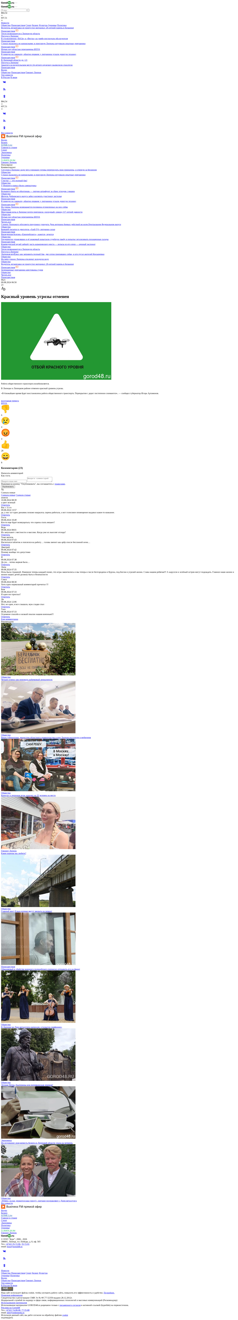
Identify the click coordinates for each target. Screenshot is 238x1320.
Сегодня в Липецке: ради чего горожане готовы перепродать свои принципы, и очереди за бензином (49, 170)
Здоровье (52, 25)
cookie (65, 1315)
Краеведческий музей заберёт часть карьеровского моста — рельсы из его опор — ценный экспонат (48, 244)
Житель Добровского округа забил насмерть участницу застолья (31, 196)
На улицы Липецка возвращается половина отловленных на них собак (34, 207)
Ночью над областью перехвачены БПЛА (20, 49)
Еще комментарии (9, 619)
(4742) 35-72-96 (13, 1244)
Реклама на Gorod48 (10, 1307)
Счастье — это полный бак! (14, 180)
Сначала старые (23, 495)
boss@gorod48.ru (14, 1246)
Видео (4, 70)
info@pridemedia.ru (15, 1312)
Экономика (6, 152)
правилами (60, 484)
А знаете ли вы (8, 160)
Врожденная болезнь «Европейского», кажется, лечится (27, 234)
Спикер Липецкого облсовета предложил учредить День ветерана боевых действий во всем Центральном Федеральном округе (61, 224)
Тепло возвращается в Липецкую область (20, 33)
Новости (5, 23)
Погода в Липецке (9, 36)
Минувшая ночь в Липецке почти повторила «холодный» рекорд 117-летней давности (42, 212)
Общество (6, 25)
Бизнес (35, 25)
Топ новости (7, 75)
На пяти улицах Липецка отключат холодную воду (25, 259)
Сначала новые (8, 495)
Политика (62, 25)
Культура (43, 25)
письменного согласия (70, 1305)
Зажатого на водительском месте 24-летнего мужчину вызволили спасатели (37, 65)
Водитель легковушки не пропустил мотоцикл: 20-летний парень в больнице (37, 28)
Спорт (29, 25)
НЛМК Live (6, 145)
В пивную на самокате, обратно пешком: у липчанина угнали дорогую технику (38, 54)
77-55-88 (25, 1310)
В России (5, 77)
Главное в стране (9, 147)
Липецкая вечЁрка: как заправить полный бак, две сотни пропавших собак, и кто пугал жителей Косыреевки (52, 254)
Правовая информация (11, 1295)
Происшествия (18, 25)
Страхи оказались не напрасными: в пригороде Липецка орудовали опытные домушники (43, 43)
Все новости (7, 133)
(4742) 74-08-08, (13, 1310)
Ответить (5, 505)
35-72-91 (25, 1244)
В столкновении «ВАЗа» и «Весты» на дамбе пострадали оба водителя (34, 38)
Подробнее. (109, 1293)
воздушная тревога (10, 401)
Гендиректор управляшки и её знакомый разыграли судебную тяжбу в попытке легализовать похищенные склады (55, 239)
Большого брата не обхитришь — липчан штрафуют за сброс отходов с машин (38, 191)
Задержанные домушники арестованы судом (22, 270)
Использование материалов (14, 1303)
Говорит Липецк (33, 72)
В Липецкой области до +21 (14, 60)
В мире (13, 77)
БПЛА (4, 403)
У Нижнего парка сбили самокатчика (18, 185)
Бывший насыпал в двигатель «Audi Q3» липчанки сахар (28, 229)
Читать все (6, 222)
